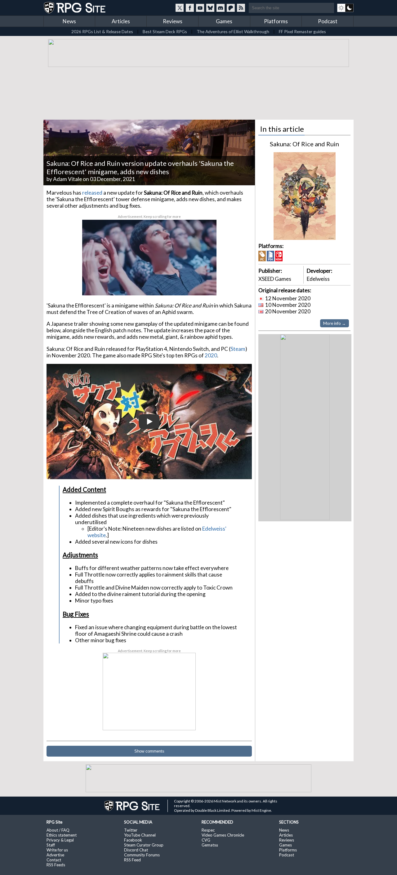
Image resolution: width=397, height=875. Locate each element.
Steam (237, 349)
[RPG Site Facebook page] (190, 8)
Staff (51, 844)
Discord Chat (136, 849)
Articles (121, 21)
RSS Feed (132, 859)
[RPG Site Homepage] (75, 8)
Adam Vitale (67, 179)
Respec (208, 830)
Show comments (149, 751)
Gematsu (210, 844)
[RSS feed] (241, 8)
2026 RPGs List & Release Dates (102, 31)
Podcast (327, 21)
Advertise (55, 854)
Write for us (57, 849)
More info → (334, 323)
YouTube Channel (140, 835)
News (69, 21)
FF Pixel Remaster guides (302, 31)
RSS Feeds (56, 864)
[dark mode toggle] (345, 7)
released (92, 192)
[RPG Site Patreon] (231, 8)
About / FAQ (58, 830)
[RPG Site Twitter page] (180, 8)
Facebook (133, 839)
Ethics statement (62, 835)
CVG (206, 839)
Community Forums (142, 854)
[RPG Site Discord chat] (220, 8)
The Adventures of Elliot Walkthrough (233, 31)
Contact (54, 859)
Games (224, 21)
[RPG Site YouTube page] (200, 8)
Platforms (276, 21)
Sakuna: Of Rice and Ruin (304, 144)
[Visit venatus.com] (204, 285)
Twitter (130, 830)
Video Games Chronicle (223, 835)
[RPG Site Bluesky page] (210, 8)
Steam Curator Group (143, 844)
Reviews (172, 21)
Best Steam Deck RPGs (165, 31)
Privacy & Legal (60, 839)
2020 (211, 355)
